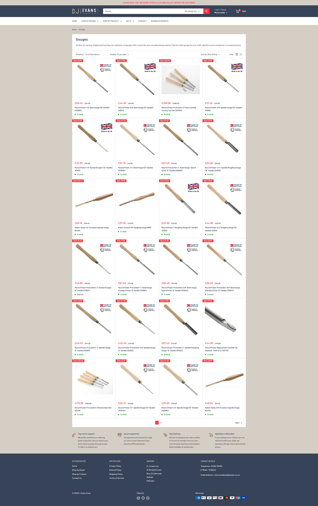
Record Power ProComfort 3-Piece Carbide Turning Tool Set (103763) (178, 109)
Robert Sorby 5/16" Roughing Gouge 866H (134, 227)
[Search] (206, 11)
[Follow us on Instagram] (148, 498)
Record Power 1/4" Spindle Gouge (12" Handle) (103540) (136, 409)
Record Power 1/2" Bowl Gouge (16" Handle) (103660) (92, 109)
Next (237, 423)
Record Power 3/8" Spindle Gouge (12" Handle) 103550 (223, 109)
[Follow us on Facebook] (138, 498)
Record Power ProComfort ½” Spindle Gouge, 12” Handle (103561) (93, 349)
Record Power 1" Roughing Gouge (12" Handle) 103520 (179, 228)
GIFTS (128, 21)
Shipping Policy (116, 474)
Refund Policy (115, 470)
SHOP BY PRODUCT (111, 21)
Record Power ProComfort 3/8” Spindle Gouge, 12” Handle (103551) (137, 349)
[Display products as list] (241, 54)
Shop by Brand (78, 470)
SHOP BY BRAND (88, 21)
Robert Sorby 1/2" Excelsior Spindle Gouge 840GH (92, 228)
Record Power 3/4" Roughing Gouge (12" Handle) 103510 (221, 228)
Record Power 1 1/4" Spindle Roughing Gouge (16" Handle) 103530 (223, 169)
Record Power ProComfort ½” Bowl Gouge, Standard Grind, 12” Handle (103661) (135, 289)
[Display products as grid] (237, 54)
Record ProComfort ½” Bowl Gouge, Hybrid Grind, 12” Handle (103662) (178, 169)
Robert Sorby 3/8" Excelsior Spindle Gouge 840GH (222, 409)
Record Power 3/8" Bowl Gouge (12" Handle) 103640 (135, 109)
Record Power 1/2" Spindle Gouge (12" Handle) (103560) (179, 409)
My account (220, 12)
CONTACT (142, 21)
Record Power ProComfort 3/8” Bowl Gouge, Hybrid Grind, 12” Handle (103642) (179, 289)
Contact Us (77, 478)
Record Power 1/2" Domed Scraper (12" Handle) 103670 (93, 169)
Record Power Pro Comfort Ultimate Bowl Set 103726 (93, 409)
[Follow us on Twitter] (143, 498)
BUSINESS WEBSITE (160, 21)
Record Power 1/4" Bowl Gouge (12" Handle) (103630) (135, 169)
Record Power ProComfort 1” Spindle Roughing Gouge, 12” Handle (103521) (180, 349)
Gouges (82, 29)
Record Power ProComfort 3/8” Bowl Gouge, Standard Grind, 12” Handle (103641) (222, 289)
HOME (74, 21)
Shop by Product (79, 474)
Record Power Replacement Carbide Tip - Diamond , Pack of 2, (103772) (221, 349)
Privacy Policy (115, 466)
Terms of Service (116, 478)
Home (74, 29)
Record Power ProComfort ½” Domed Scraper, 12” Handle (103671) (93, 289)
